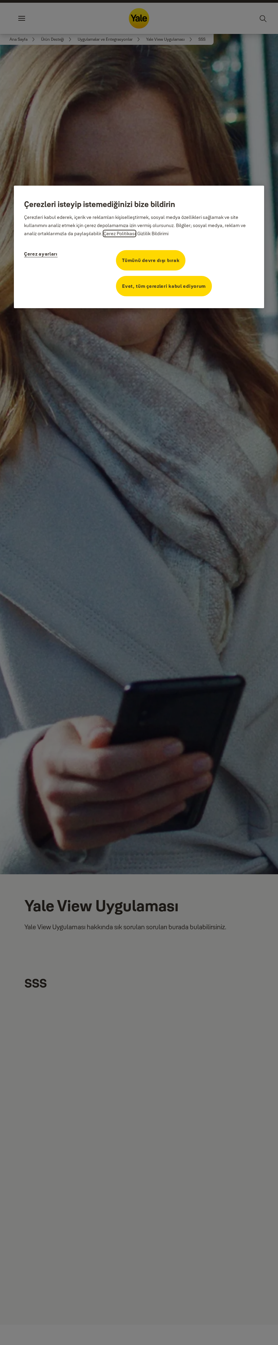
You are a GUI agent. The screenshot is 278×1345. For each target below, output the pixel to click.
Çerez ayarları (41, 254)
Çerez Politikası (119, 233)
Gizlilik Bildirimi (152, 233)
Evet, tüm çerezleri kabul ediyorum (164, 286)
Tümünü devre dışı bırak (150, 260)
